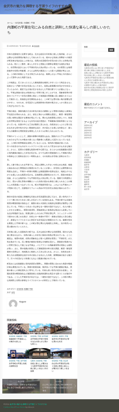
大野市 (86, 167)
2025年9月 (88, 128)
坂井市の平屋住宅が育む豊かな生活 (60, 340)
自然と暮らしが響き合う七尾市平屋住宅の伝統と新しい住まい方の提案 (39, 367)
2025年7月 (88, 133)
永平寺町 (45, 336)
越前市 (86, 184)
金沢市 (86, 189)
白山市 (65, 361)
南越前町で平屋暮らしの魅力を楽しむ (17, 340)
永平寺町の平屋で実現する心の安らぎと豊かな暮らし (39, 341)
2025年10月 (88, 125)
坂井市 (61, 336)
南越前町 (19, 336)
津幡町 (86, 177)
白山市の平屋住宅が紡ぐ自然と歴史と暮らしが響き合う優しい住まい (60, 367)
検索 (86, 47)
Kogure (36, 46)
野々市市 (87, 187)
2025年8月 (88, 130)
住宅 (13, 292)
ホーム (10, 23)
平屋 (33, 23)
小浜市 (86, 170)
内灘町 (27, 23)
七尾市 (32, 361)
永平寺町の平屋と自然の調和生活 (17, 364)
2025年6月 (88, 135)
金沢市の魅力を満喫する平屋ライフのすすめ (28, 404)
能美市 (86, 182)
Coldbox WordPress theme (14, 407)
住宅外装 (19, 23)
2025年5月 (88, 138)
